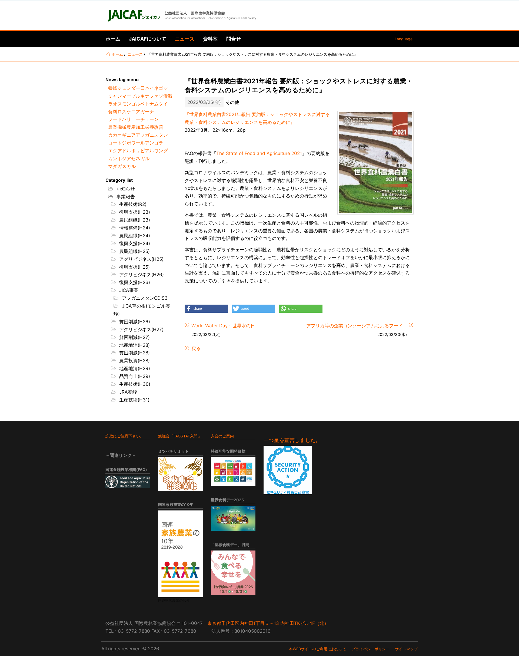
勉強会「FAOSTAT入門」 (180, 436)
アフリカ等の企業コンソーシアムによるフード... (356, 325)
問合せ (233, 39)
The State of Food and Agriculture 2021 (259, 153)
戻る (195, 348)
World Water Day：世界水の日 (223, 325)
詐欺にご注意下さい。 (124, 436)
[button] (206, 309)
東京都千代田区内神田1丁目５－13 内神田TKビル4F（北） (268, 623)
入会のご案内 (222, 436)
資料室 (210, 39)
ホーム (113, 39)
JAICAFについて (147, 39)
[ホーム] (181, 15)
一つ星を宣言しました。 (292, 440)
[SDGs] (233, 471)
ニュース (184, 39)
